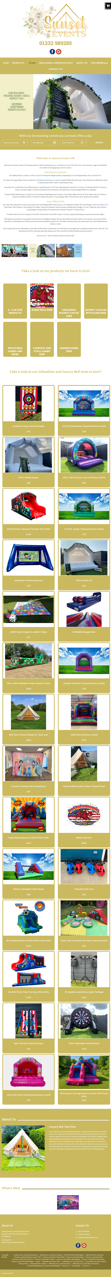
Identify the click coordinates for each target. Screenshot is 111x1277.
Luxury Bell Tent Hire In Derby (95, 1258)
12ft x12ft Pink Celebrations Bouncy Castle (29, 1094)
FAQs (6, 62)
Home (32, 62)
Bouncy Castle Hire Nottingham (23, 1258)
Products (18, 62)
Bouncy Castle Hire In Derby (45, 1256)
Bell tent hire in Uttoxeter (95, 1252)
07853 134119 (83, 1231)
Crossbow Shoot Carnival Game (29, 426)
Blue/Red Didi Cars (84, 889)
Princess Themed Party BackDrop (28, 786)
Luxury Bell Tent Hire (74, 165)
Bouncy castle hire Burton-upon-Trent (28, 1254)
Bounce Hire (41, 236)
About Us (81, 62)
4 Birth (102, 205)
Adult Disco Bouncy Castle (84, 734)
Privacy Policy (23, 1260)
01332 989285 (55, 43)
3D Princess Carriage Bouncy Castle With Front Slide (84, 1095)
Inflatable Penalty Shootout (28, 580)
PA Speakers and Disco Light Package (84, 992)
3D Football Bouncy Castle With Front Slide (28, 940)
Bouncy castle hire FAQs (94, 1254)
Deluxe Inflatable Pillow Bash (28, 889)
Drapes (81, 187)
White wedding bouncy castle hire (51, 165)
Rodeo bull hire (84, 837)
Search (99, 142)
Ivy (77, 187)
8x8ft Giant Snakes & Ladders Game (28, 631)
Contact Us (56, 69)
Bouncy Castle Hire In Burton (23, 1256)
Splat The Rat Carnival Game (28, 1043)
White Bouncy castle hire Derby (59, 1260)
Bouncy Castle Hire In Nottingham (68, 1256)
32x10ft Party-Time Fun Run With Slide (28, 992)
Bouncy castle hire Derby (75, 1254)
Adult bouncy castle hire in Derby (51, 1252)
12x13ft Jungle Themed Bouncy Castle (84, 529)
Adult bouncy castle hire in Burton (26, 1252)
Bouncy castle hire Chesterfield (54, 1254)
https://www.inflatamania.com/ (13, 1239)
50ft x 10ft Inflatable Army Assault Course (28, 683)
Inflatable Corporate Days (56, 62)
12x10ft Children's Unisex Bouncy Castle (84, 683)
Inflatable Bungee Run (84, 631)
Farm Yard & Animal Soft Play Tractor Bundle (84, 940)
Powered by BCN (7, 1270)
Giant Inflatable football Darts (84, 1043)
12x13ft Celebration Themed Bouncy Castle (84, 426)
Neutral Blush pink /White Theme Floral (84, 786)
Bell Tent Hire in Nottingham (74, 1252)
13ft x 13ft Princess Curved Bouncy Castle (84, 477)
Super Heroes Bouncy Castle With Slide (28, 837)
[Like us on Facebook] (52, 51)
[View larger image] (15, 250)
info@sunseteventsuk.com (88, 1234)
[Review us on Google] (58, 51)
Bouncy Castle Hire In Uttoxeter (93, 1256)
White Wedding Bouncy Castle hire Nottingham (44, 1262)
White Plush (47, 210)
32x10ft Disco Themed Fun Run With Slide (28, 529)
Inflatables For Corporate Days (72, 1258)
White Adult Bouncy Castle (49, 180)
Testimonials (99, 62)
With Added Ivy (84, 580)
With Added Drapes (28, 477)
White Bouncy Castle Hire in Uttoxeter (86, 1260)
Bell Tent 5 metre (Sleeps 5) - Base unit (28, 734)
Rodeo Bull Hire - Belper (39, 1260)
